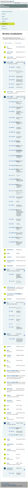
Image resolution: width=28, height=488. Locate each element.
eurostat (9, 299)
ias (7, 360)
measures (13, 136)
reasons (12, 83)
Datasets (4, 13)
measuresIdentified (13, 141)
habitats (12, 127)
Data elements (5, 18)
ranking (12, 205)
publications (10, 444)
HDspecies (13, 132)
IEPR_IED (9, 388)
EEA (8, 1)
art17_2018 (10, 96)
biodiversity (10, 249)
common (9, 257)
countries (13, 76)
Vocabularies (5, 23)
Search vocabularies (8, 43)
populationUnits (13, 169)
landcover (9, 400)
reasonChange (13, 209)
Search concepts (18, 43)
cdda (8, 253)
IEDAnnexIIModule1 (11, 370)
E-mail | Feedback (5, 483)
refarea (12, 319)
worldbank (10, 468)
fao (8, 302)
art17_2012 (10, 91)
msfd (8, 423)
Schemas (4, 21)
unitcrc (12, 326)
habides (9, 355)
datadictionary (11, 260)
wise (8, 463)
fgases (8, 334)
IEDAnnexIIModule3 (11, 375)
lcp (7, 418)
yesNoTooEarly (13, 237)
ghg (8, 350)
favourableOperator (13, 122)
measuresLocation (13, 145)
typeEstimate (13, 232)
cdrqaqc (12, 111)
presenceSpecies (13, 184)
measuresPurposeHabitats (13, 150)
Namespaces (4, 28)
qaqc (12, 201)
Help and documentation (7, 11)
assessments (13, 101)
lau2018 (9, 412)
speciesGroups (13, 434)
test (8, 454)
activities (13, 67)
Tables (3, 16)
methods (13, 79)
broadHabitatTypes (13, 427)
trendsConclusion (13, 227)
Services (4, 26)
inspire (9, 395)
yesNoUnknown (13, 241)
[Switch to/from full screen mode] (19, 3)
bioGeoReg (13, 107)
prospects (13, 196)
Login (17, 3)
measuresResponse (13, 161)
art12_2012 (10, 52)
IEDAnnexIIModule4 (11, 382)
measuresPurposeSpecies (13, 155)
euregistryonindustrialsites (11, 293)
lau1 (8, 405)
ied (7, 365)
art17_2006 (10, 62)
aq (7, 47)
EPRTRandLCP (11, 287)
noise (8, 439)
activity (12, 274)
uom (8, 458)
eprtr (8, 269)
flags (12, 311)
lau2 (8, 409)
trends (12, 87)
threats (12, 219)
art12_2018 (10, 57)
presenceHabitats (13, 179)
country (12, 473)
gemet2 (9, 346)
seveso (9, 449)
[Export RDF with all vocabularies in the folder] (24, 64)
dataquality (10, 265)
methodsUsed (13, 165)
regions (12, 431)
